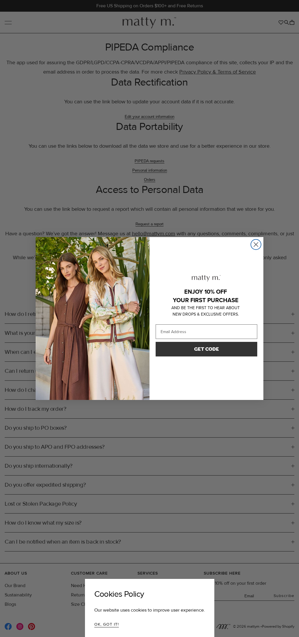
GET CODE (206, 349)
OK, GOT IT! (106, 624)
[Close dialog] (256, 244)
